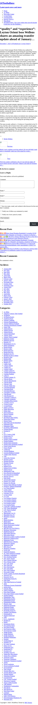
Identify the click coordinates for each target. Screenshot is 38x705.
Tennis (6, 662)
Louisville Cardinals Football (12, 506)
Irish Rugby (7, 478)
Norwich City (8, 575)
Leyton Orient (25, 43)
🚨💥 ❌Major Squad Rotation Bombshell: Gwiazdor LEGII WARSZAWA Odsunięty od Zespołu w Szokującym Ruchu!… (18, 234)
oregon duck (7, 587)
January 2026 (8, 280)
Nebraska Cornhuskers (10, 555)
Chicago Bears (8, 379)
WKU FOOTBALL (10, 696)
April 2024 (7, 294)
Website (2, 201)
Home (5, 11)
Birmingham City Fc (10, 344)
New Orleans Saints (9, 562)
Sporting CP (7, 642)
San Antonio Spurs (9, 625)
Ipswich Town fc (9, 19)
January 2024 (8, 299)
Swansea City (8, 651)
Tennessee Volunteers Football (12, 661)
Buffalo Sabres (8, 360)
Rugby (6, 622)
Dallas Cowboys (8, 407)
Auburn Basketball (9, 334)
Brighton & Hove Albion (11, 355)
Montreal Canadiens (9, 548)
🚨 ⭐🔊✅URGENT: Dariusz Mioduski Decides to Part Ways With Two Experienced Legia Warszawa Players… (19, 237)
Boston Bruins (8, 347)
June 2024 (7, 290)
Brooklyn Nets (8, 357)
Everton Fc (7, 431)
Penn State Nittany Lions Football (13, 594)
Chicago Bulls (8, 382)
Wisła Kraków (8, 694)
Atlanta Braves (8, 329)
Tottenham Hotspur (9, 676)
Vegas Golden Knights (10, 682)
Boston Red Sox (8, 350)
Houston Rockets (9, 461)
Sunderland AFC (9, 647)
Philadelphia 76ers (9, 597)
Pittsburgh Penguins (9, 605)
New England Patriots (10, 557)
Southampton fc (8, 641)
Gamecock (7, 449)
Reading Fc (7, 620)
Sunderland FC (8, 649)
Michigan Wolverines (10, 530)
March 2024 (7, 295)
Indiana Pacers (8, 469)
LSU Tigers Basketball (10, 508)
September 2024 (8, 285)
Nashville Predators (9, 552)
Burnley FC (7, 362)
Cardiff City (7, 367)
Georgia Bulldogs (9, 451)
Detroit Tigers (8, 421)
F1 (4, 433)
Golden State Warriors (10, 454)
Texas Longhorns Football (11, 666)
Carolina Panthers (9, 374)
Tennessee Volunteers (10, 659)
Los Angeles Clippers (10, 500)
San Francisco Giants (10, 630)
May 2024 (7, 292)
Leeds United (8, 490)
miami (5, 518)
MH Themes (28, 702)
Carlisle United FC (9, 370)
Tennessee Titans (9, 657)
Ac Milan (6, 12)
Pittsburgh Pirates (9, 607)
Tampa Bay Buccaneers (11, 654)
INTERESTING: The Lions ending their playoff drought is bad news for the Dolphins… (20, 23)
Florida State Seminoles (10, 443)
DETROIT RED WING (11, 417)
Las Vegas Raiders (9, 488)
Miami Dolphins (8, 520)
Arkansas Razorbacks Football (12, 325)
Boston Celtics (8, 349)
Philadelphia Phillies (9, 602)
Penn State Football (9, 592)
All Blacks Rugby (9, 317)
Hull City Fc (7, 464)
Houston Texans (8, 463)
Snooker (6, 639)
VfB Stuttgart (8, 684)
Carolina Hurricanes (9, 372)
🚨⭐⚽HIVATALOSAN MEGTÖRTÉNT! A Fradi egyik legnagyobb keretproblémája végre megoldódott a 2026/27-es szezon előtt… (18, 245)
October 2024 (8, 284)
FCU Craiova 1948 (9, 434)
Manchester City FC (9, 513)
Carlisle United (8, 369)
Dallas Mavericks (9, 409)
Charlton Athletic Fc (9, 377)
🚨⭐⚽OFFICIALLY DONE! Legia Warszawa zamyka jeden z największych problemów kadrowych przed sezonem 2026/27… (19, 250)
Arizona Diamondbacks (11, 322)
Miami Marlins (8, 526)
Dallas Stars (7, 411)
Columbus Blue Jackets (10, 401)
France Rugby (8, 448)
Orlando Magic (8, 589)
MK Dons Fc (7, 547)
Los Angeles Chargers (10, 498)
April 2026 (7, 275)
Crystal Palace (8, 16)
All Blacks (7, 315)
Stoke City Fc (8, 646)
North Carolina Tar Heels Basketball (14, 573)
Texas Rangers (8, 667)
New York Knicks (9, 567)
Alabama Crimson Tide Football (13, 313)
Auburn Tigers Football (10, 337)
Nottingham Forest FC (10, 578)
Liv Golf (6, 496)
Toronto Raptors (8, 674)
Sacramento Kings (9, 624)
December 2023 (8, 300)
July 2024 (6, 289)
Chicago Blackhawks (10, 381)
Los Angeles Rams (9, 505)
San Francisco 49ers (9, 629)
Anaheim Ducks (8, 318)
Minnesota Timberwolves (11, 538)
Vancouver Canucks (9, 681)
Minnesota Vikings (9, 543)
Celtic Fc (6, 375)
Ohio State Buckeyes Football (12, 582)
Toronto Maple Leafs (10, 672)
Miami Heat (7, 521)
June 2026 (7, 272)
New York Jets (8, 565)
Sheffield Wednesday (10, 637)
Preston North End (9, 615)
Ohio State (7, 580)
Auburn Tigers (8, 335)
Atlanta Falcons (8, 330)
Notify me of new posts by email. (12, 214)
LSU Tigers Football (10, 510)
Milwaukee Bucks (9, 535)
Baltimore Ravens (9, 340)
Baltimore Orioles (9, 339)
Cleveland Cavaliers (9, 392)
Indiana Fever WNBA (10, 468)
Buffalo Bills (7, 359)
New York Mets (8, 568)
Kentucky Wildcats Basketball (12, 486)
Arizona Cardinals (9, 320)
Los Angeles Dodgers (10, 501)
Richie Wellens (8, 139)
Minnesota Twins (9, 540)
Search (2, 221)
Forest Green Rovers (10, 446)
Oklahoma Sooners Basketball (12, 585)
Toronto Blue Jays (9, 671)
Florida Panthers (8, 441)
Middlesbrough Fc (9, 532)
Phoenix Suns (8, 604)
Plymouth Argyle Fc (9, 610)
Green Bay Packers (9, 458)
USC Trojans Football (10, 679)
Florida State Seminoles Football (13, 444)
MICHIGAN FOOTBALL (12, 528)
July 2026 (6, 270)
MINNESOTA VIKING (11, 542)
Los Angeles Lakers (9, 503)
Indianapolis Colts (9, 471)
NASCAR (7, 550)
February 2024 (8, 297)
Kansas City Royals (9, 483)
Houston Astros (8, 459)
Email (2, 196)
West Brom (7, 21)
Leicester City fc (8, 493)
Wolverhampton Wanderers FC (13, 698)
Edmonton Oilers (9, 426)
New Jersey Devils (9, 558)
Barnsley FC (7, 342)
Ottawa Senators (8, 590)
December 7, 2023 (5, 43)
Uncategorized (8, 17)
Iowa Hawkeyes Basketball (12, 473)
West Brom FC (8, 689)
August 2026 (7, 269)
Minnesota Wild (8, 545)
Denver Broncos (8, 412)
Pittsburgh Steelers (9, 609)
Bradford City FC (9, 354)
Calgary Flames (8, 365)
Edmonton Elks (8, 424)
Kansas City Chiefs (9, 481)
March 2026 (7, 277)
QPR (5, 617)
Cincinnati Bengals (9, 387)
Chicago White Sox (9, 386)
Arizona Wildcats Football (11, 323)
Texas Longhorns (9, 664)
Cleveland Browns (9, 391)
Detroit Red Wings (9, 419)
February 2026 (8, 279)
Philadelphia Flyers (9, 600)
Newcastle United (9, 14)
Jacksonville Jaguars (9, 479)
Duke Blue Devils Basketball (12, 422)
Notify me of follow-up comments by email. (15, 211)
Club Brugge (7, 394)
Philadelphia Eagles (9, 599)
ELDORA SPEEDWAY (11, 427)
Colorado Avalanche (10, 399)
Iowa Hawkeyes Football (11, 474)
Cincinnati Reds (8, 389)
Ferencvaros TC (8, 436)
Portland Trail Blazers (10, 612)
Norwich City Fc (9, 577)
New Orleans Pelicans (10, 560)
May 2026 (7, 274)
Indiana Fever (8, 466)
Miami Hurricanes (9, 523)
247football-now (16, 43)
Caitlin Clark (7, 364)
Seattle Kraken (8, 632)
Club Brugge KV (9, 396)
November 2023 (8, 302)
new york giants (8, 563)
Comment (3, 179)
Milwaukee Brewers (9, 533)
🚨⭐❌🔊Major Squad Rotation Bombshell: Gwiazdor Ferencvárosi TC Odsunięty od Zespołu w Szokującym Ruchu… (19, 241)
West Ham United (9, 691)
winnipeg (6, 693)
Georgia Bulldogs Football (11, 453)
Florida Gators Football (10, 439)
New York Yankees (9, 570)
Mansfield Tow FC (9, 515)
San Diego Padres (9, 627)
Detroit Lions (7, 416)
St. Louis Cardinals (9, 644)
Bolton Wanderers (9, 345)
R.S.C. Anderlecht (9, 619)
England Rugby (8, 429)
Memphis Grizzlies (9, 516)
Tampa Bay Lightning (10, 656)
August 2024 (7, 287)
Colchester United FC (10, 397)
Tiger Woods (7, 669)
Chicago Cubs (8, 384)
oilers (5, 584)
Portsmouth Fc (8, 614)
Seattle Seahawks (9, 636)
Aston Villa (7, 327)
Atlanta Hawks (8, 332)
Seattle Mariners (8, 634)
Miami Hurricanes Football (11, 525)
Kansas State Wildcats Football (13, 485)
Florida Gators (8, 438)
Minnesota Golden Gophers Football (14, 537)
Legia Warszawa (8, 491)
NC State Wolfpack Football (12, 553)
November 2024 (8, 282)
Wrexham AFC (8, 699)
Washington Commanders (11, 686)
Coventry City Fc (9, 402)
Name (2, 190)
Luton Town (7, 511)
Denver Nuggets (8, 414)
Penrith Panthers (8, 595)
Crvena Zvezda (8, 404)
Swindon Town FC (9, 652)
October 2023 (8, 304)
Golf (5, 456)
